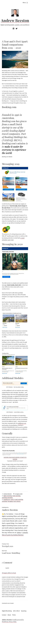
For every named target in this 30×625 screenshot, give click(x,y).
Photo (14, 615)
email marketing (16, 495)
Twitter (19, 532)
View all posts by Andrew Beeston (13, 535)
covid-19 (12, 499)
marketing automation (7, 497)
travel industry (16, 501)
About (9, 615)
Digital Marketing (7, 611)
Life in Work (16, 611)
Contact (4, 615)
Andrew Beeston (15, 20)
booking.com (7, 499)
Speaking (23, 611)
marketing (4, 501)
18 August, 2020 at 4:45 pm (9, 573)
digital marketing (8, 495)
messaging (10, 501)
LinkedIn (25, 532)
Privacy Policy (13, 621)
